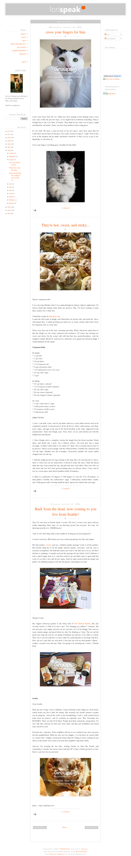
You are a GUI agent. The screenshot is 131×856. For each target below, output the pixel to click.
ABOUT (23, 34)
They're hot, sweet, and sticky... (65, 224)
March (11, 197)
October (11, 153)
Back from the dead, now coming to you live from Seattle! (65, 511)
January (11, 203)
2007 (8, 147)
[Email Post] (65, 210)
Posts (108, 34)
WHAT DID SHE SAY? (18, 44)
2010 (8, 137)
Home (64, 827)
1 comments (65, 488)
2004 (8, 210)
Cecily (48, 545)
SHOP (24, 62)
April (10, 193)
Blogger (84, 849)
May (10, 190)
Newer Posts (39, 827)
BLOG (24, 37)
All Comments (110, 38)
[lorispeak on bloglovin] (112, 77)
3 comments (65, 208)
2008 (8, 144)
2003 (8, 213)
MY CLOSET (21, 47)
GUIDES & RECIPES (19, 51)
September (12, 156)
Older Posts (91, 827)
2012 (8, 131)
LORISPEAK (64, 849)
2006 (8, 150)
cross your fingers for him (65, 31)
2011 (8, 134)
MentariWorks (82, 851)
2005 (8, 207)
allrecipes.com (54, 316)
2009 (8, 141)
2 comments (65, 812)
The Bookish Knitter (82, 623)
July (10, 184)
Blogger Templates (57, 854)
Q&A (24, 41)
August (11, 159)
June (10, 187)
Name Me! (22, 54)
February (12, 200)
